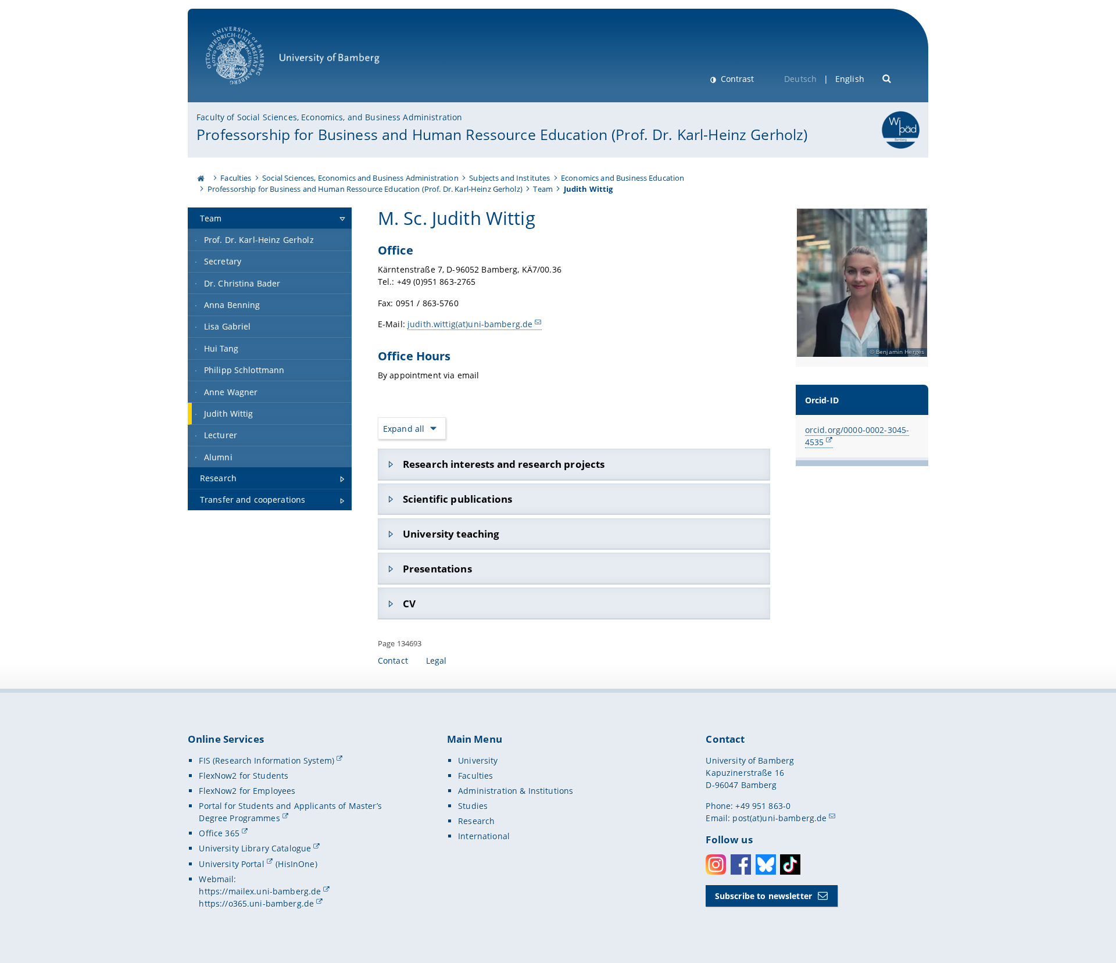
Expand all (404, 428)
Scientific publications (457, 499)
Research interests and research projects (504, 464)
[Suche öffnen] (887, 77)
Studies (473, 805)
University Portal (231, 863)
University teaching (451, 533)
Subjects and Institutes (509, 178)
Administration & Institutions (515, 790)
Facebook (741, 864)
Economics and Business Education (622, 178)
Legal (436, 660)
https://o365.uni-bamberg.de (256, 903)
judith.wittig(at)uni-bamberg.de (469, 324)
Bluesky (766, 864)
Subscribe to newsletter (763, 895)
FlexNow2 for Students (243, 775)
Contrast (736, 78)
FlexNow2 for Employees (247, 790)
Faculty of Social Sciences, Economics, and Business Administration (329, 117)
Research (476, 820)
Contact (393, 660)
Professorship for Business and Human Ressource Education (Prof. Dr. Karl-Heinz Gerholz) (501, 134)
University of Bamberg (250, 90)
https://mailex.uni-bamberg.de (260, 891)
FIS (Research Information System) (266, 760)
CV (409, 603)
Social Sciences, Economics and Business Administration (360, 178)
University (478, 760)
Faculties (235, 178)
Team (543, 189)
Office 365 (219, 833)
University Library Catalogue (255, 848)
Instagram (716, 864)
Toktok (790, 864)
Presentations (437, 568)
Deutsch (800, 78)
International (484, 836)
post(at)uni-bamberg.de (779, 818)
